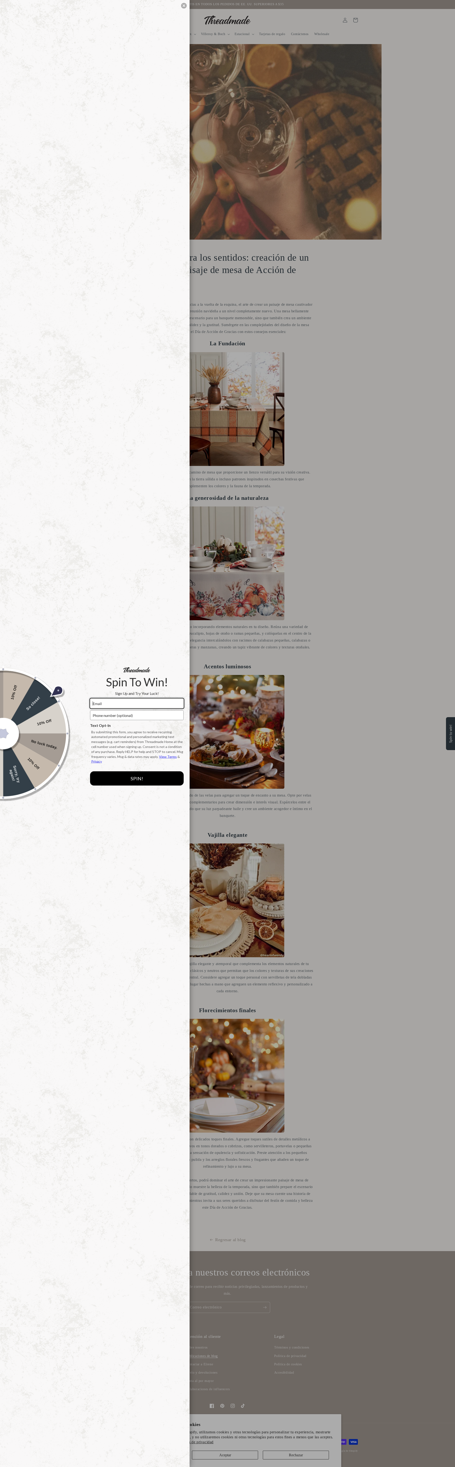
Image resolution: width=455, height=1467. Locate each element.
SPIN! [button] (137, 778)
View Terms (168, 756)
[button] (184, 6)
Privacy (96, 761)
